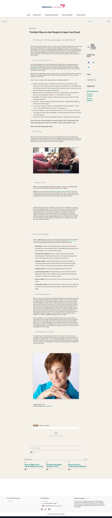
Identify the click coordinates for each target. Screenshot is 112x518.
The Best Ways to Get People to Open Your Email (54, 32)
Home (10, 501)
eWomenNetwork (47, 406)
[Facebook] (89, 63)
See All (85, 459)
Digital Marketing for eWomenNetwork (60, 191)
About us (88, 498)
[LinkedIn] (89, 67)
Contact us (45, 501)
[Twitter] (93, 63)
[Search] (109, 21)
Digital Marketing (91, 80)
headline (34, 67)
